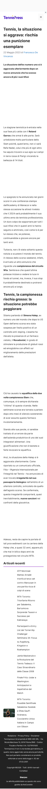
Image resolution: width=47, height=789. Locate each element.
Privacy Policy (23, 736)
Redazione (12, 736)
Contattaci (23, 771)
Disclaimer (35, 736)
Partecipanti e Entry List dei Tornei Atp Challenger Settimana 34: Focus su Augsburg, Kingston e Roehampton (27, 638)
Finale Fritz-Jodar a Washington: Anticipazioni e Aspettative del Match (26, 685)
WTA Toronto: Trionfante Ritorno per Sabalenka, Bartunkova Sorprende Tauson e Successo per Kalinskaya (27, 608)
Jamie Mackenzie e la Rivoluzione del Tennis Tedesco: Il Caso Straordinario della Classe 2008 (26, 664)
